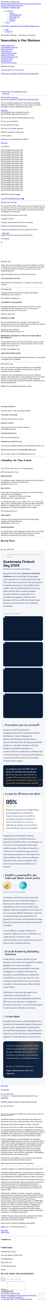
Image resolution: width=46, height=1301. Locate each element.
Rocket (7, 4)
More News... (5, 1232)
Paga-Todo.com (28, 4)
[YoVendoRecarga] (9, 47)
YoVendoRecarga (16, 4)
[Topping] (6, 51)
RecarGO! (37, 4)
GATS (9, 5)
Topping (4, 5)
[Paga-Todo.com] (9, 53)
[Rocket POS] (7, 45)
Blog (13, 5)
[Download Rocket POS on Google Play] (9, 73)
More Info (5, 94)
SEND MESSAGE (7, 1291)
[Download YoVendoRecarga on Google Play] (9, 99)
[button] (23, 628)
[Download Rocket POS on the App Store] (28, 73)
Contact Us (19, 5)
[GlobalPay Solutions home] (10, 7)
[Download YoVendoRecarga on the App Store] (28, 99)
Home (3, 4)
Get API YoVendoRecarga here (11, 198)
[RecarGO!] (7, 49)
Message (4, 1289)
